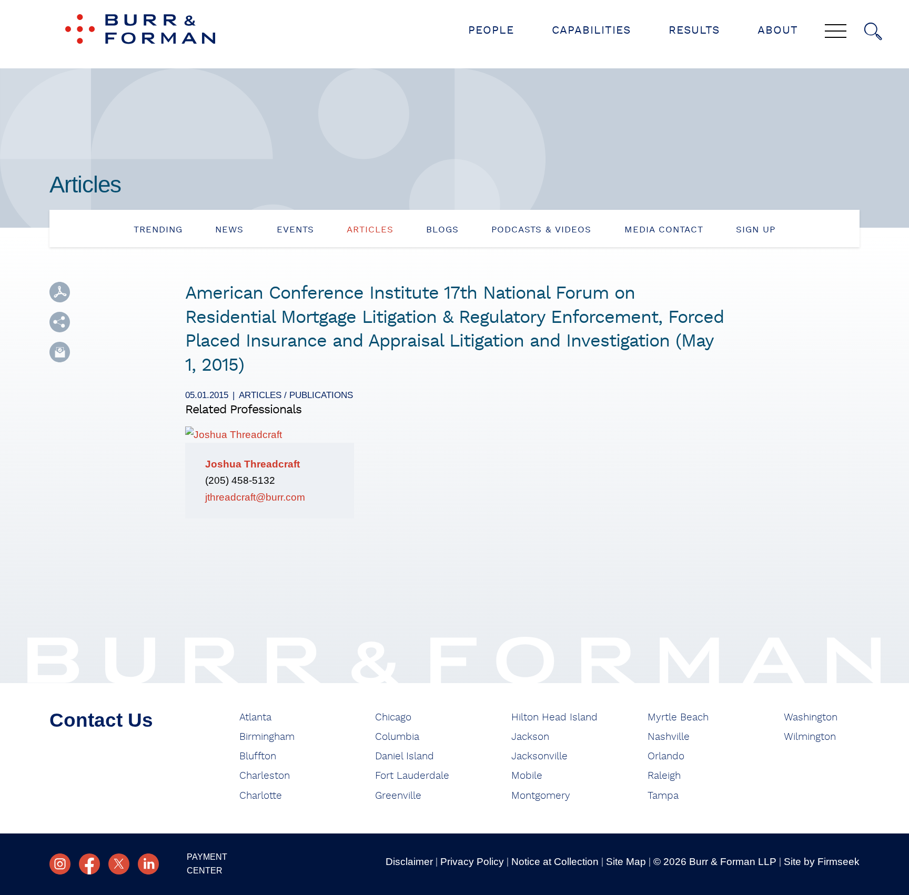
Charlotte (260, 796)
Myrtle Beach (678, 718)
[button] (59, 322)
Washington (810, 718)
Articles (370, 229)
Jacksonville (539, 756)
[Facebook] (89, 863)
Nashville (669, 737)
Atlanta (255, 718)
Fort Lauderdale (412, 776)
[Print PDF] (59, 292)
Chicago (393, 718)
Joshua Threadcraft (252, 464)
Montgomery (540, 796)
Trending (158, 229)
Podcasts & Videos (541, 229)
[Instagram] (59, 863)
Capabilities (591, 30)
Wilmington (810, 737)
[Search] (873, 31)
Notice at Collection (555, 861)
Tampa (663, 796)
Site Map (626, 861)
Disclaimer (409, 861)
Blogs (442, 229)
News (229, 229)
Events (295, 229)
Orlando (666, 756)
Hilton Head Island (554, 718)
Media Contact (663, 229)
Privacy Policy (472, 861)
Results (694, 30)
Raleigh (664, 776)
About (778, 30)
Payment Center (207, 864)
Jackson (530, 737)
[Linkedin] (148, 863)
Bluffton (257, 756)
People (491, 30)
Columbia (397, 737)
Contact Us (101, 720)
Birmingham (267, 737)
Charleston (264, 776)
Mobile (526, 776)
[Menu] (836, 32)
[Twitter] (118, 863)
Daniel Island (404, 756)
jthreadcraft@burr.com (255, 497)
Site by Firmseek (822, 861)
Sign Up (755, 229)
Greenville (398, 796)
